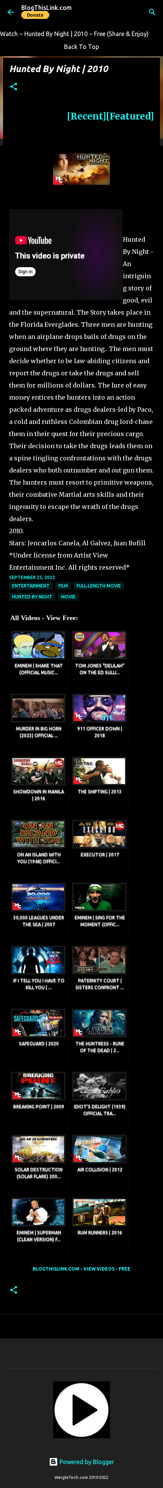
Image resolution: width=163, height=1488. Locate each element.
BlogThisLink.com (46, 7)
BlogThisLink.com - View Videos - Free (81, 1268)
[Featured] (130, 116)
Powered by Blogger (86, 1461)
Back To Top (81, 46)
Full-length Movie (99, 585)
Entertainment (31, 585)
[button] (13, 87)
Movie (68, 596)
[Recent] (86, 116)
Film (63, 585)
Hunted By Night (32, 596)
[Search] (152, 12)
